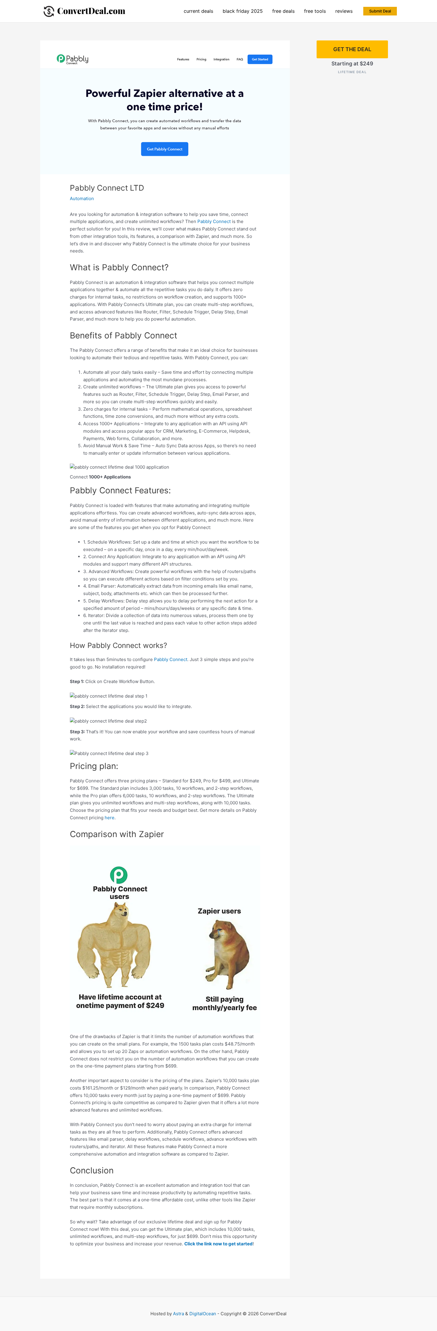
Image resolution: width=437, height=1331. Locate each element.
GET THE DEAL (352, 49)
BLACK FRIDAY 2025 (243, 11)
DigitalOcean (202, 1313)
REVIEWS (344, 11)
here (109, 817)
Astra (178, 1313)
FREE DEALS (283, 11)
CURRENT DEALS (198, 11)
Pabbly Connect (214, 221)
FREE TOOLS (315, 11)
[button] (380, 11)
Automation (82, 198)
